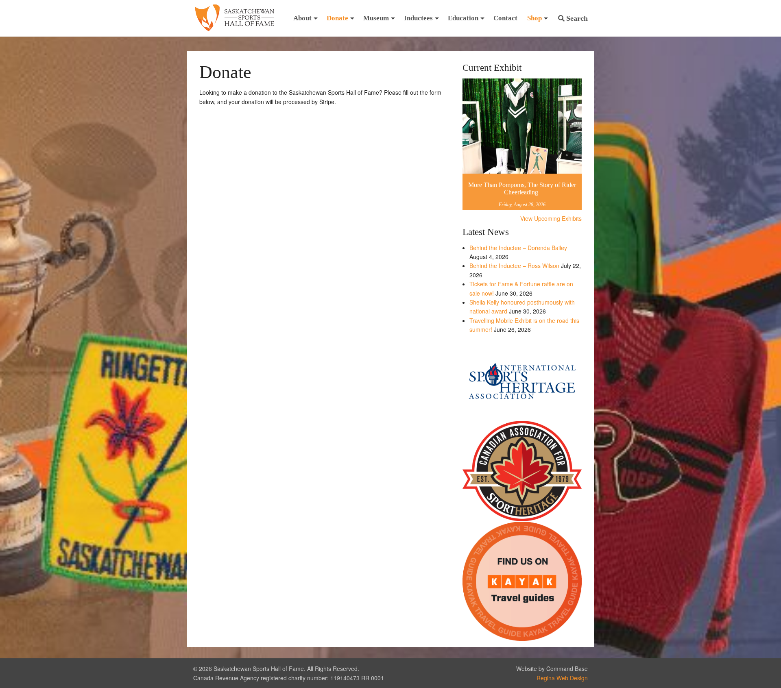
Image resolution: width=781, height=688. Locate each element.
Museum (376, 18)
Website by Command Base (552, 668)
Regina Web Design (562, 678)
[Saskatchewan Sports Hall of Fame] (234, 18)
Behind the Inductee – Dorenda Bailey (518, 248)
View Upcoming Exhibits (551, 218)
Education (463, 18)
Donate (337, 18)
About (302, 18)
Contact (505, 18)
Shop (534, 18)
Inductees (418, 18)
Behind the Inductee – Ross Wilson (514, 265)
